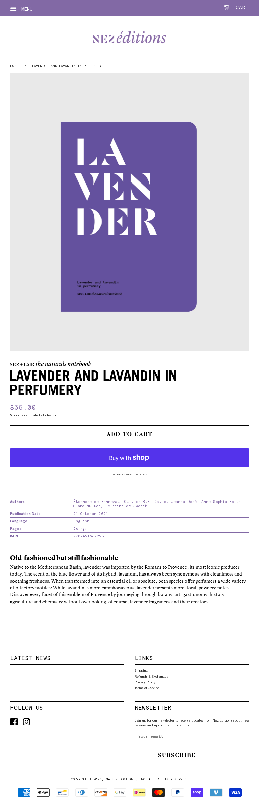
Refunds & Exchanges (151, 676)
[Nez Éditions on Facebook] (14, 724)
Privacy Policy (145, 682)
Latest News (30, 658)
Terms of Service (147, 688)
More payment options (130, 474)
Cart (240, 7)
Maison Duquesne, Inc (125, 779)
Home (14, 66)
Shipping (16, 415)
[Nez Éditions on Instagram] (26, 724)
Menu (25, 9)
